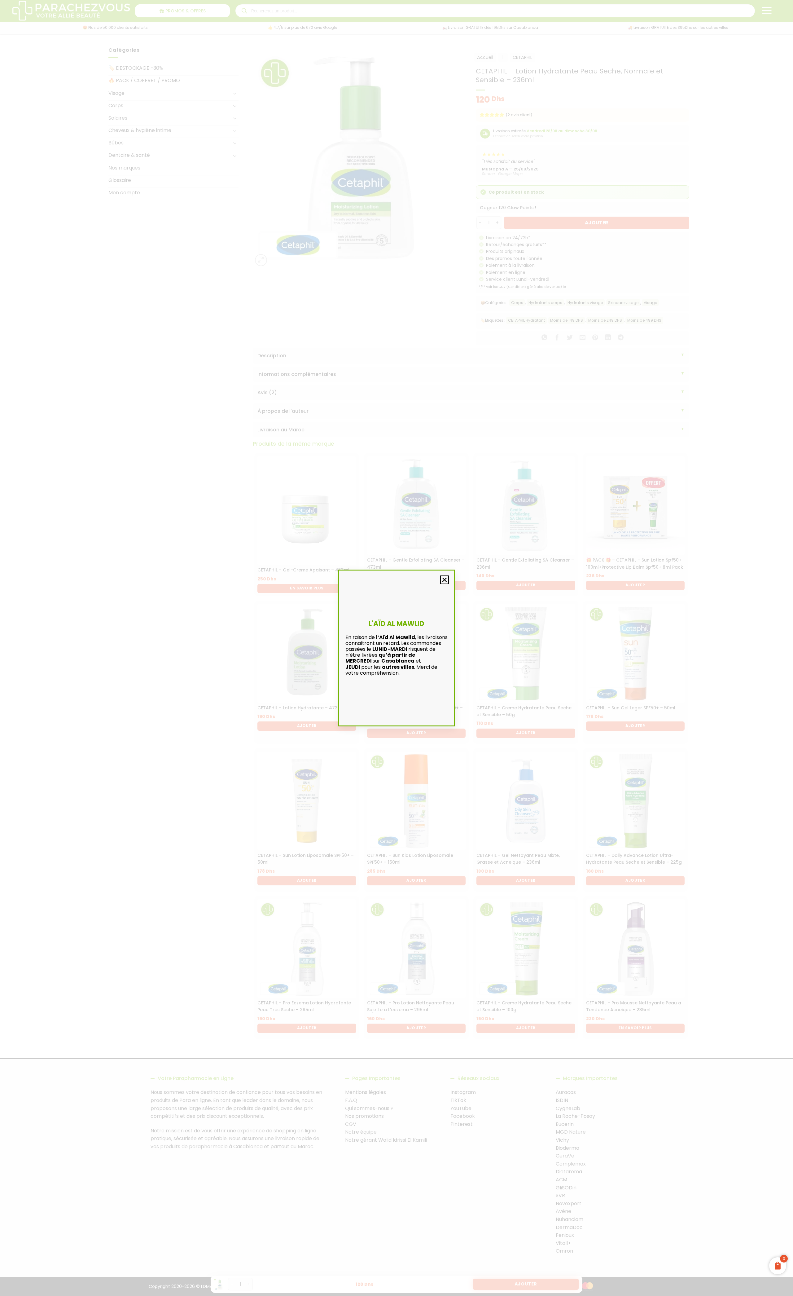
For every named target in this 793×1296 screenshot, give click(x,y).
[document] (396, 648)
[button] (444, 580)
